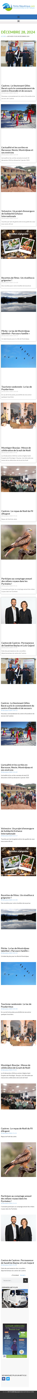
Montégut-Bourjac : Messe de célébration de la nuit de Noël (16, 449)
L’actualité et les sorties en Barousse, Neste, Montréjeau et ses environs (17, 150)
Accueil (3, 36)
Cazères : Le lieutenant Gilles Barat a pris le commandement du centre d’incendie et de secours (18, 88)
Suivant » (23, 1275)
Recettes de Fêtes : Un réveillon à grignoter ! (17, 279)
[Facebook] (3, 1378)
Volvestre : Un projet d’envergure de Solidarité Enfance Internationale (18, 214)
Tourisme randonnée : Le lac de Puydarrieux (16, 388)
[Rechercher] (25, 1280)
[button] (18, 16)
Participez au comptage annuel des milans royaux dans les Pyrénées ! (16, 581)
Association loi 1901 (21, 1392)
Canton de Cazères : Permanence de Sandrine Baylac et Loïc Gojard (17, 644)
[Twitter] (8, 1378)
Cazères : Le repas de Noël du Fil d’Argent (17, 512)
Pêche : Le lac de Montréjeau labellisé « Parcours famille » (15, 332)
